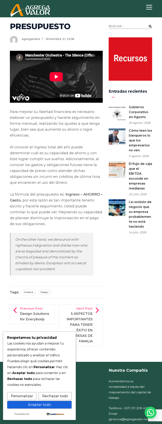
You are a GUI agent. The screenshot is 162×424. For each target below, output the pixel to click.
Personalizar (22, 396)
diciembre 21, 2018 (60, 39)
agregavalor (31, 39)
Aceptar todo (39, 405)
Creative (28, 292)
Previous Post (34, 314)
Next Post (80, 325)
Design (44, 292)
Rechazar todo (55, 396)
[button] (150, 412)
